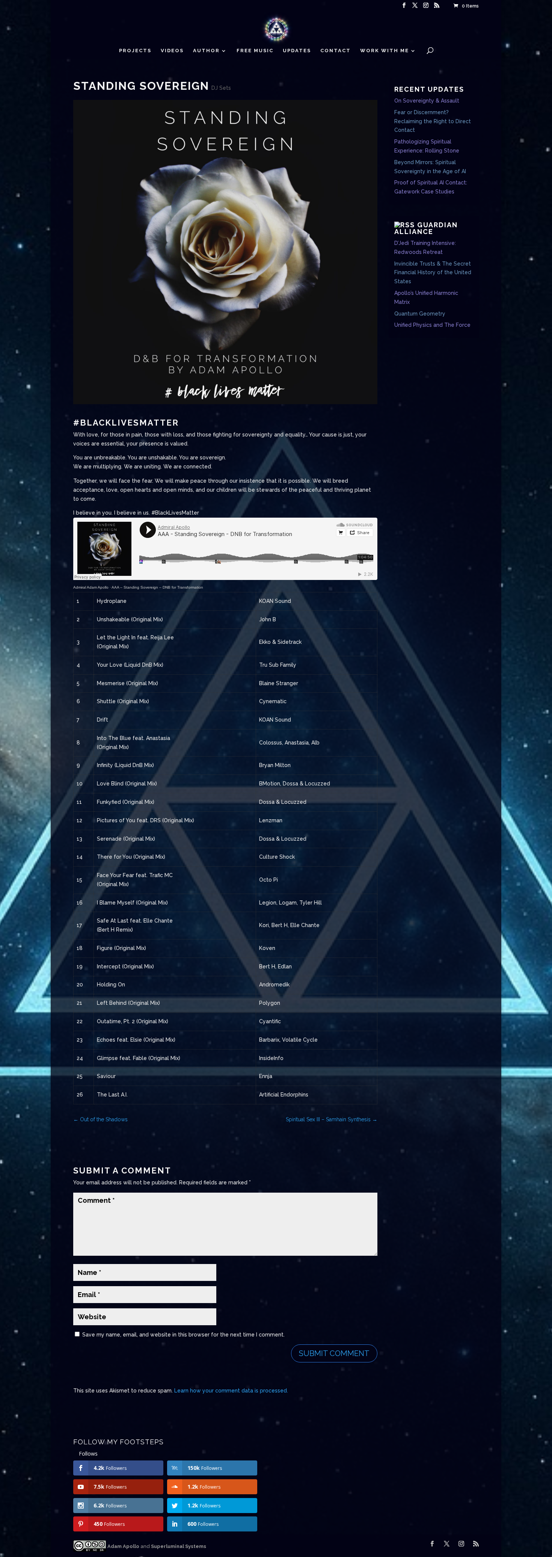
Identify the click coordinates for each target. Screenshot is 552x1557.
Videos (172, 50)
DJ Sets (221, 88)
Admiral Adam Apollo (91, 587)
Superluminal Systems (178, 1546)
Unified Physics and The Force (432, 325)
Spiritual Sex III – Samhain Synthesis (331, 1119)
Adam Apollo (122, 1546)
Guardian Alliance (426, 228)
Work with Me (384, 50)
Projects (135, 50)
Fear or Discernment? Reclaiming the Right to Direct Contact (432, 121)
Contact (335, 50)
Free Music (255, 50)
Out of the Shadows (100, 1119)
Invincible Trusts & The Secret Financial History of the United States (432, 273)
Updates (297, 50)
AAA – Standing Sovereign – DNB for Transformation (157, 587)
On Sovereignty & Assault (426, 101)
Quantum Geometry (419, 314)
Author (206, 50)
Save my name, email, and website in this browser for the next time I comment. (183, 1335)
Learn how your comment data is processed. (231, 1391)
